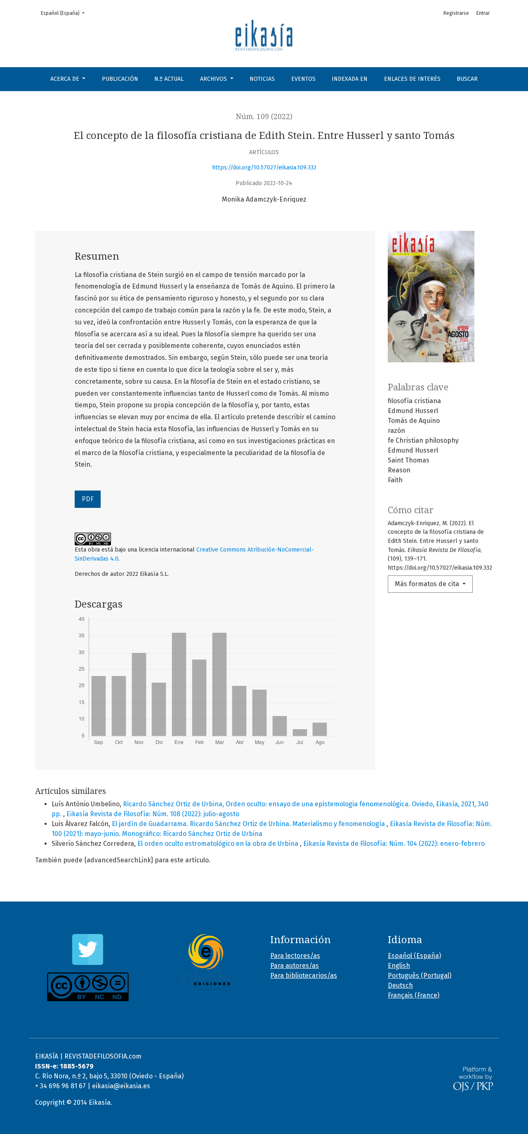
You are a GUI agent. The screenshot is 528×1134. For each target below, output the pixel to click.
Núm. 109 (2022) (264, 117)
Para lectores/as (295, 956)
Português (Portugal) (419, 975)
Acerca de (65, 78)
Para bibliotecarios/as (303, 975)
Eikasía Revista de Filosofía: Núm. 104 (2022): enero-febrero (394, 844)
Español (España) (65, 13)
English (399, 966)
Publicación (120, 78)
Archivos (214, 78)
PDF (88, 499)
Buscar (467, 78)
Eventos (303, 78)
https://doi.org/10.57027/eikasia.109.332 (264, 167)
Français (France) (413, 995)
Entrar (483, 13)
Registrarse (456, 13)
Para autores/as (294, 966)
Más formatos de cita (428, 584)
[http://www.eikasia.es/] (205, 959)
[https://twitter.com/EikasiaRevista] (87, 949)
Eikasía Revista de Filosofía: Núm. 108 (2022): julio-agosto (152, 814)
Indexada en (350, 78)
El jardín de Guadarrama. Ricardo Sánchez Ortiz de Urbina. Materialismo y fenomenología (249, 824)
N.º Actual (169, 78)
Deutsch (400, 985)
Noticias (262, 78)
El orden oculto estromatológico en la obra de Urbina (218, 844)
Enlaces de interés (412, 78)
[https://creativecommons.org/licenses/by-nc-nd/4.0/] (87, 987)
